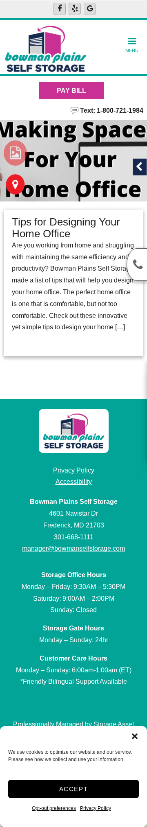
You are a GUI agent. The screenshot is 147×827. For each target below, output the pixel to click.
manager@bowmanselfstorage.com (73, 548)
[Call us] (137, 264)
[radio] (15, 153)
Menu (131, 50)
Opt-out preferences (54, 808)
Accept (73, 788)
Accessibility (74, 481)
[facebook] (59, 9)
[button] (135, 736)
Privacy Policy (95, 808)
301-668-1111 (74, 537)
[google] (90, 9)
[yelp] (75, 9)
